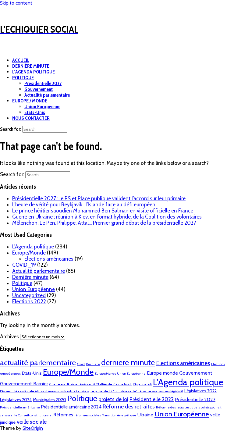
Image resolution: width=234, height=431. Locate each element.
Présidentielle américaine (20, 407)
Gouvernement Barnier (24, 383)
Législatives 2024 (16, 399)
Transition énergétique (119, 415)
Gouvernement (38, 89)
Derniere (93, 364)
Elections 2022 (29, 301)
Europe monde (162, 373)
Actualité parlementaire (47, 95)
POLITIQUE (23, 77)
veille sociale (32, 421)
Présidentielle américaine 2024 (71, 407)
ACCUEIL (20, 60)
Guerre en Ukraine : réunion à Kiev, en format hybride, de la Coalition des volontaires (107, 217)
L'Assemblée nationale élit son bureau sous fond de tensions (44, 391)
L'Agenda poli (142, 384)
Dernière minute (30, 277)
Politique (22, 283)
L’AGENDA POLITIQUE (33, 72)
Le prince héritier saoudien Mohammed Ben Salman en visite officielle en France (102, 211)
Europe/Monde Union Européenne (120, 374)
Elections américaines (48, 259)
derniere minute (128, 362)
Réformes (63, 415)
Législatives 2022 (200, 391)
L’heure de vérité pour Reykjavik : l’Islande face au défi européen (83, 204)
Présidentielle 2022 (151, 399)
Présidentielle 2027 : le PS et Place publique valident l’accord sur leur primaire (99, 198)
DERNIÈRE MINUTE (30, 66)
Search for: (10, 129)
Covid (81, 364)
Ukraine (145, 415)
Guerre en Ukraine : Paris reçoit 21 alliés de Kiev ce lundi (90, 384)
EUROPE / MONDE (29, 101)
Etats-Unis (34, 112)
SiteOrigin (33, 428)
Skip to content (16, 3)
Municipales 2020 (49, 399)
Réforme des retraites (129, 406)
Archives (9, 336)
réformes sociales (87, 415)
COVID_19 (24, 265)
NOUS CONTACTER (31, 118)
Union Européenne (42, 106)
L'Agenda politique (33, 247)
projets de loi (113, 399)
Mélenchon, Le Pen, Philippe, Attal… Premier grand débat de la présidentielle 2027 (104, 223)
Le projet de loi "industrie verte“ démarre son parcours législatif (136, 391)
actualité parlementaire (38, 362)
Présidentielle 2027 (43, 83)
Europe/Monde (29, 253)
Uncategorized (29, 295)
